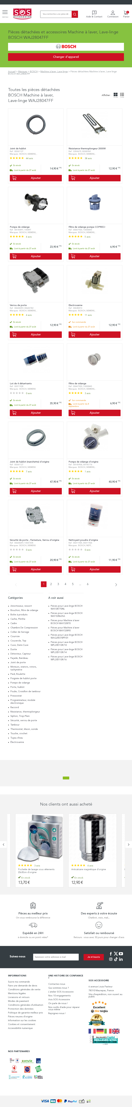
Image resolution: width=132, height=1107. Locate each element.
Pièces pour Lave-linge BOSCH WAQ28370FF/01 (66, 636)
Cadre (13, 623)
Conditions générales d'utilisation (25, 1005)
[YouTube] (121, 956)
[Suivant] (115, 585)
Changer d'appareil (66, 57)
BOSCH (34, 72)
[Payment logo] (66, 1101)
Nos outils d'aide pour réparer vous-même (64, 1008)
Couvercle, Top (18, 641)
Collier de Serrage (19, 632)
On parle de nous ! (58, 1003)
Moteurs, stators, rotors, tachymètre (23, 668)
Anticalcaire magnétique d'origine (35, 869)
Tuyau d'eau (16, 738)
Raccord (14, 707)
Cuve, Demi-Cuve (19, 645)
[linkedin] (121, 961)
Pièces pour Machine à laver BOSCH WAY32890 (65, 629)
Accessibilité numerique (20, 1028)
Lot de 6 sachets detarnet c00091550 (89, 869)
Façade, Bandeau (19, 658)
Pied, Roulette (17, 674)
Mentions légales (17, 993)
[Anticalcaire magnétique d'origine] (39, 838)
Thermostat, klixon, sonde (24, 729)
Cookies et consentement (21, 1024)
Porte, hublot (17, 687)
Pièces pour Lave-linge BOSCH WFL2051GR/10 (66, 643)
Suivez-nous (17, 956)
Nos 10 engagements (59, 996)
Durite (13, 649)
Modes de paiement (18, 1001)
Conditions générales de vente (24, 989)
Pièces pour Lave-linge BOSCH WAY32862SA (66, 614)
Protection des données (20, 1009)
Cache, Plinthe (17, 619)
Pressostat (16, 696)
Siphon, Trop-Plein (20, 716)
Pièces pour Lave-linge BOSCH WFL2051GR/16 (66, 658)
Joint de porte (18, 662)
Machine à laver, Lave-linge (54, 72)
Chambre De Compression (24, 628)
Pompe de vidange (20, 683)
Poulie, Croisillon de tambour (25, 691)
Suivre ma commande (19, 982)
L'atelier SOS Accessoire (61, 992)
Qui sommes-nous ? (58, 988)
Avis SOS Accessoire (59, 999)
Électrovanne (17, 742)
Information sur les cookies (22, 1020)
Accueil (11, 72)
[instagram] (111, 961)
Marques (22, 72)
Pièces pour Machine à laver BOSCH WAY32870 (65, 622)
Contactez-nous (56, 984)
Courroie (15, 636)
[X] (116, 956)
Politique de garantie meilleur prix (25, 1013)
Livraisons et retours (18, 997)
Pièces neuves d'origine (20, 1017)
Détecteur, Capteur (20, 654)
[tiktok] (116, 961)
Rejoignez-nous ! (57, 1013)
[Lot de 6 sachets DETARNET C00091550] (93, 838)
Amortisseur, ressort (21, 606)
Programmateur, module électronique (22, 701)
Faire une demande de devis (22, 986)
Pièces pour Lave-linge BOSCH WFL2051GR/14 (66, 651)
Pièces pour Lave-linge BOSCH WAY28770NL (66, 607)
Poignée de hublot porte (23, 678)
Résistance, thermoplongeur (25, 712)
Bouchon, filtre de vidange (24, 610)
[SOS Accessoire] (22, 14)
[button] (3, 844)
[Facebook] (111, 956)
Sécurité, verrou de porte (23, 720)
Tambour (14, 725)
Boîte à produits (19, 615)
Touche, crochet (18, 733)
